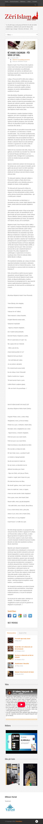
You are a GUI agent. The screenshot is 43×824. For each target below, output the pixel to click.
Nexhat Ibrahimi (14, 1)
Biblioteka (22, 1)
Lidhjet (29, 1)
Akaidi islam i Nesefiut (22, 663)
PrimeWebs (19, 821)
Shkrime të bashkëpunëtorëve (21, 59)
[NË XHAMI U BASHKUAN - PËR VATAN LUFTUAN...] (21, 45)
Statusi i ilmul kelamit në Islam (24, 672)
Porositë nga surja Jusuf (22, 638)
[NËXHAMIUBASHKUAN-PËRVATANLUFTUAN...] (19, 53)
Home (6, 1)
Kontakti (35, 1)
